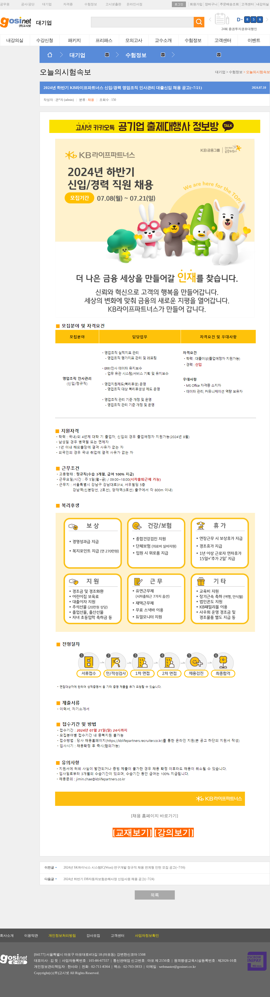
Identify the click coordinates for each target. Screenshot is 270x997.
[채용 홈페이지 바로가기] (154, 816)
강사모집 (93, 936)
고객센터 (247, 4)
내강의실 (262, 4)
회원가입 (196, 4)
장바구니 (211, 4)
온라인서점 (134, 4)
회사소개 (7, 936)
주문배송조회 (229, 4)
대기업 (47, 4)
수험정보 (90, 4)
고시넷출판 (113, 4)
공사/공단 (28, 4)
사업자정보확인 (147, 936)
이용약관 (31, 936)
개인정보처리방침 (62, 936)
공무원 (4, 4)
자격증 (68, 4)
